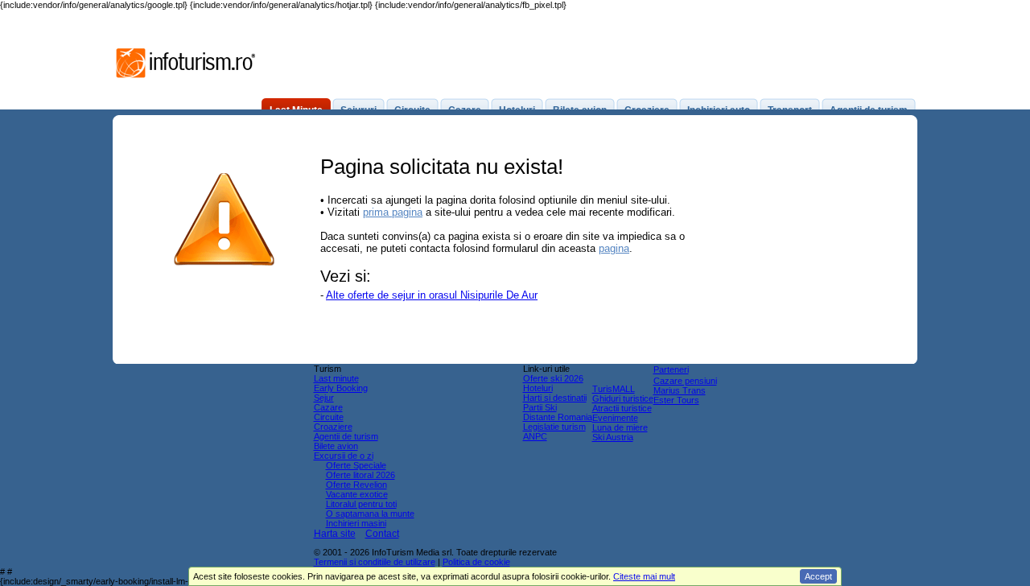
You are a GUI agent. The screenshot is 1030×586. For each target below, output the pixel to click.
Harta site (335, 533)
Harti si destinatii (555, 397)
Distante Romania (557, 417)
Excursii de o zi (343, 455)
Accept (818, 576)
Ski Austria (612, 437)
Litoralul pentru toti (361, 504)
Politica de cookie (476, 562)
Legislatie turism (554, 426)
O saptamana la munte (370, 513)
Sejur (324, 397)
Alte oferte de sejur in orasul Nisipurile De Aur (432, 295)
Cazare (328, 407)
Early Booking (341, 388)
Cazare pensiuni (685, 381)
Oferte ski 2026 (553, 378)
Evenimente (615, 418)
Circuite (329, 417)
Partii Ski (540, 407)
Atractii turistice (622, 408)
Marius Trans (679, 390)
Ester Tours (676, 400)
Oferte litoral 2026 (360, 475)
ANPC (535, 436)
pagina (614, 248)
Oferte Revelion (356, 484)
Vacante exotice (357, 494)
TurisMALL (613, 389)
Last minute (336, 378)
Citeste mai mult (644, 576)
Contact (382, 533)
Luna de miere (620, 427)
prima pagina (392, 212)
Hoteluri (538, 388)
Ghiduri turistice (622, 398)
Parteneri (671, 369)
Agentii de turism (346, 436)
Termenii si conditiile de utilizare (374, 562)
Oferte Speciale (356, 465)
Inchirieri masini (356, 523)
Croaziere (333, 426)
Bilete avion (336, 446)
